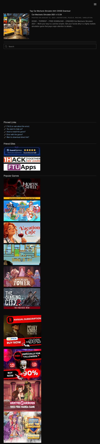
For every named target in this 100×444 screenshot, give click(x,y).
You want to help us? (15, 129)
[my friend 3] (22, 159)
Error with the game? (15, 134)
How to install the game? (16, 131)
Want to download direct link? (18, 137)
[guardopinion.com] (22, 151)
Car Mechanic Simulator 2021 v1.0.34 (47, 14)
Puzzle (71, 17)
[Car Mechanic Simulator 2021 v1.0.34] (16, 26)
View (22, 188)
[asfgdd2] (22, 395)
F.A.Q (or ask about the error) (18, 126)
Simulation (88, 17)
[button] (95, 4)
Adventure (62, 17)
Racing (78, 17)
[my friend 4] (22, 167)
